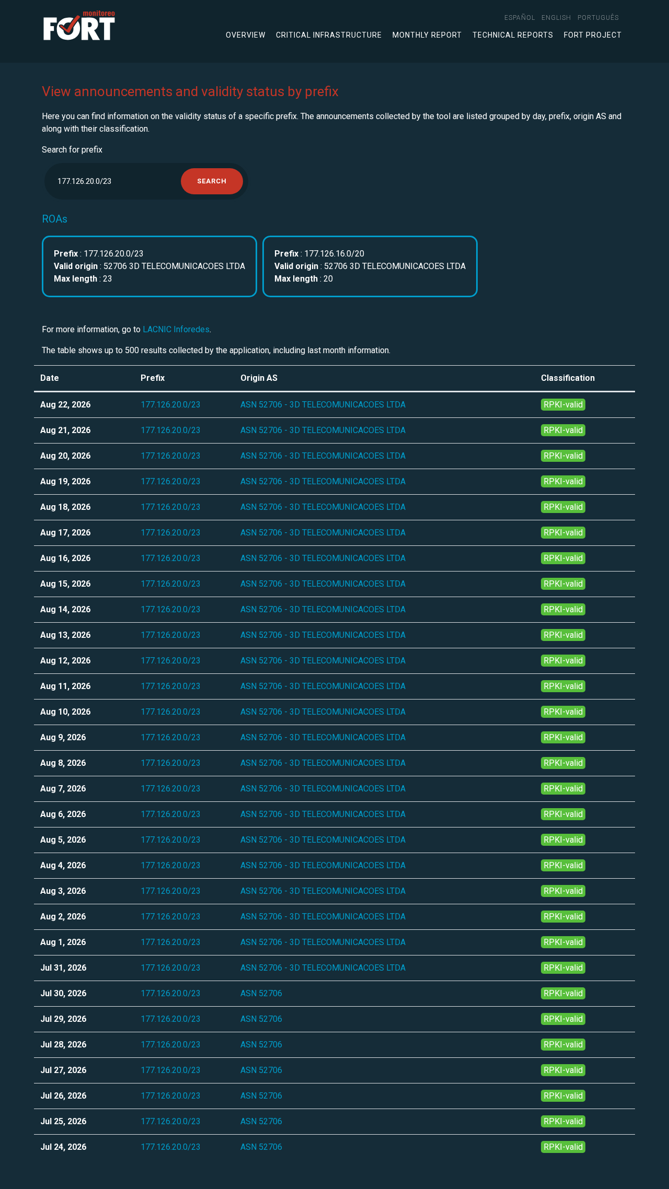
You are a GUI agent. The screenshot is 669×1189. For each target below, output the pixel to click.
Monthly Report (427, 35)
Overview (246, 35)
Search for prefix (72, 150)
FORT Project (593, 35)
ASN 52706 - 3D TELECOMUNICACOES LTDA (323, 405)
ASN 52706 (261, 993)
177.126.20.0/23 (171, 405)
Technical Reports (512, 35)
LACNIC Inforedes (176, 329)
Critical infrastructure (329, 35)
